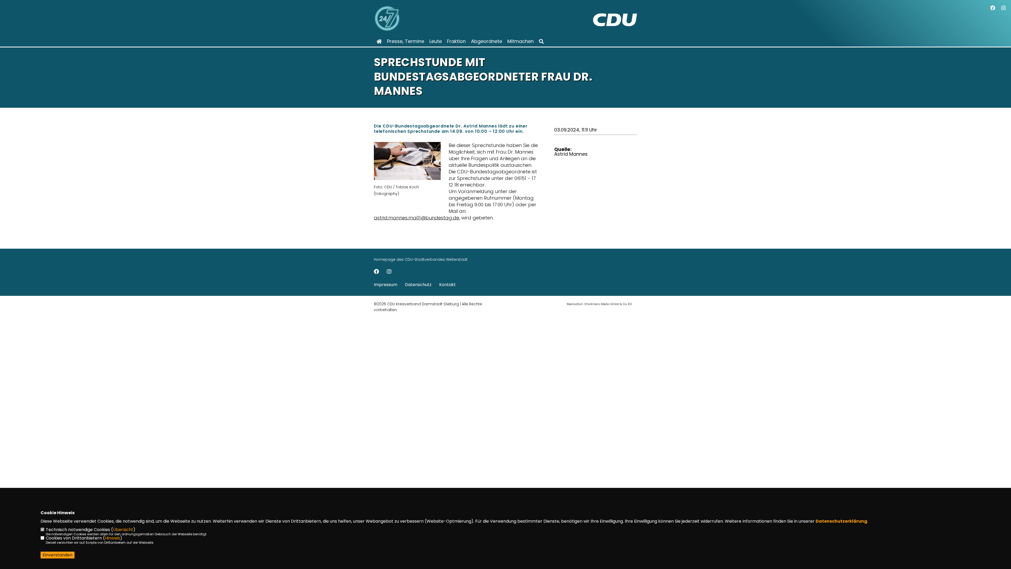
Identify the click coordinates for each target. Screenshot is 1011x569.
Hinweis (112, 538)
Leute (435, 41)
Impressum (385, 285)
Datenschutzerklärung (841, 521)
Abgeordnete (486, 41)
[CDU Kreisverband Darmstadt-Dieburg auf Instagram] (389, 272)
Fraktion (456, 41)
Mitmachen (520, 41)
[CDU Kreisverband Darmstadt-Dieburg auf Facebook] (376, 272)
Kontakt (447, 285)
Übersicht (123, 530)
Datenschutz (418, 285)
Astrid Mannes (571, 154)
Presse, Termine (405, 41)
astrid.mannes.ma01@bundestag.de (416, 217)
